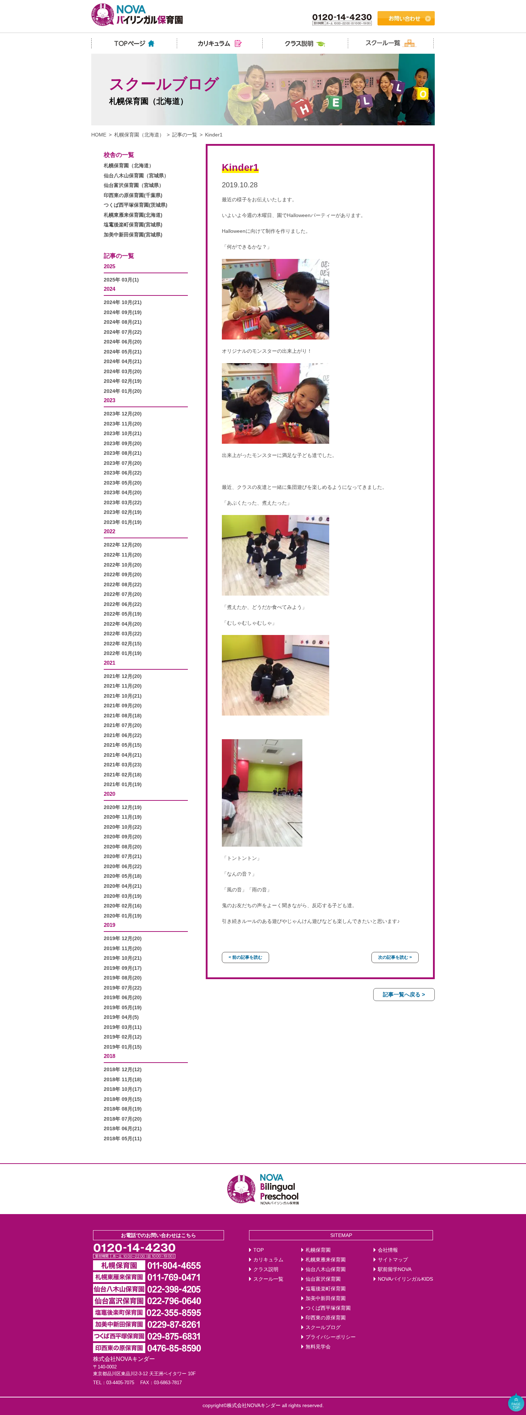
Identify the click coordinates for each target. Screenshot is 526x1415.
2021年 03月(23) (123, 764)
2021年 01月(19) (123, 784)
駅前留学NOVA (394, 1269)
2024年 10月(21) (123, 302)
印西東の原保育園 (326, 1317)
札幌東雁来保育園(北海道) (133, 215)
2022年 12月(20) (123, 545)
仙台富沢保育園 (323, 1279)
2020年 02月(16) (123, 906)
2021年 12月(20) (123, 676)
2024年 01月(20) (123, 391)
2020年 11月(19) (123, 817)
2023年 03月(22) (123, 502)
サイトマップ (393, 1259)
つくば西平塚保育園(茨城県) (135, 205)
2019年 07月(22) (123, 988)
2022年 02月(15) (123, 643)
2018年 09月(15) (123, 1099)
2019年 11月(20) (123, 948)
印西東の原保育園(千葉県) (133, 195)
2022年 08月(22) (123, 584)
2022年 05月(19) (123, 614)
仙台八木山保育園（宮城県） (136, 175)
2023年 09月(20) (123, 443)
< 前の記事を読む (245, 957)
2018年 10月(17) (123, 1089)
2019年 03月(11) (123, 1027)
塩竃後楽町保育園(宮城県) (133, 224)
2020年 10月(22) (123, 827)
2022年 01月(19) (123, 653)
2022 (109, 531)
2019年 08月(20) (123, 978)
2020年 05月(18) (123, 876)
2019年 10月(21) (123, 958)
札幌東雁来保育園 (326, 1259)
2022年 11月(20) (123, 555)
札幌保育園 (318, 1250)
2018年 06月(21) (123, 1128)
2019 (109, 925)
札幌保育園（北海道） (139, 135)
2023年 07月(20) (123, 463)
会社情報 (388, 1250)
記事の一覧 (184, 135)
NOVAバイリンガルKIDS (405, 1279)
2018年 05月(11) (123, 1138)
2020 (109, 794)
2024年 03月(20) (123, 371)
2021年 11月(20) (123, 686)
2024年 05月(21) (123, 352)
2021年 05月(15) (123, 745)
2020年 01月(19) (123, 916)
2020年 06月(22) (123, 866)
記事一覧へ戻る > (404, 994)
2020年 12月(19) (123, 807)
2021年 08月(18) (123, 715)
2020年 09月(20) (123, 836)
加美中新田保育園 (326, 1298)
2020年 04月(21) (123, 886)
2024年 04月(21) (123, 361)
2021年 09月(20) (123, 705)
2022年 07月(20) (123, 594)
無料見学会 (318, 1346)
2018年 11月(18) (123, 1079)
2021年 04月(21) (123, 755)
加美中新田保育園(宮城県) (133, 234)
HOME (98, 135)
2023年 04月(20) (123, 492)
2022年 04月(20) (123, 624)
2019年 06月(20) (123, 997)
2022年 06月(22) (123, 604)
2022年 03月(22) (123, 633)
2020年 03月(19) (123, 896)
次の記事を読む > (395, 957)
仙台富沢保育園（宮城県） (134, 185)
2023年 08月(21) (123, 453)
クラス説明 (265, 1269)
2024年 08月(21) (123, 322)
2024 (109, 289)
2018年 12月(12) (123, 1069)
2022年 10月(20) (123, 565)
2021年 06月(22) (123, 735)
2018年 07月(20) (123, 1119)
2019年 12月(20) (123, 938)
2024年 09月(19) (123, 312)
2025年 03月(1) (121, 280)
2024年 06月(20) (123, 342)
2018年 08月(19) (123, 1109)
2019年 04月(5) (121, 1017)
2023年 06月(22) (123, 473)
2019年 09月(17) (123, 968)
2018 (109, 1056)
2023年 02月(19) (123, 512)
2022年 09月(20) (123, 574)
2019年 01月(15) (123, 1047)
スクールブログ (323, 1327)
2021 (109, 663)
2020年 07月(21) (123, 856)
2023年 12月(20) (123, 414)
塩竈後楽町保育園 (326, 1288)
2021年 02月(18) (123, 775)
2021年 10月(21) (123, 696)
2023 (109, 400)
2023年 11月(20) (123, 424)
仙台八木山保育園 (326, 1269)
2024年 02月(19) (123, 381)
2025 (109, 266)
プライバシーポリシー (331, 1337)
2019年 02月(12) (123, 1037)
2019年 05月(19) (123, 1007)
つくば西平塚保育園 (328, 1308)
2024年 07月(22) (123, 332)
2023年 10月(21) (123, 433)
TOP (258, 1250)
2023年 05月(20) (123, 483)
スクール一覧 (268, 1279)
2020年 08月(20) (123, 847)
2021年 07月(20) (123, 725)
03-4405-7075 (120, 1382)
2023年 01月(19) (123, 522)
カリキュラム (268, 1259)
